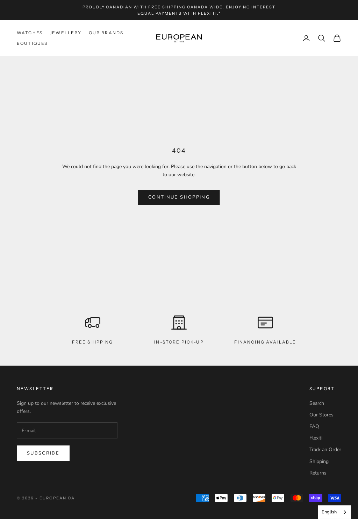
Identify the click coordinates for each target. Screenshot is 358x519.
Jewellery (65, 32)
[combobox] (334, 512)
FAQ (314, 426)
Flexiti (315, 438)
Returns (318, 473)
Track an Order (325, 449)
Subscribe (43, 453)
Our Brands (106, 32)
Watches (30, 32)
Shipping (319, 461)
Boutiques (32, 43)
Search (316, 403)
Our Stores (321, 414)
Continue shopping (179, 197)
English (329, 512)
